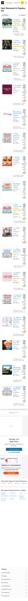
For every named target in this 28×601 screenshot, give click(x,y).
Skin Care (3, 500)
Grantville (24, 483)
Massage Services (21, 496)
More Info (15, 29)
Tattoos (21, 493)
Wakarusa (17, 483)
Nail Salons (13, 493)
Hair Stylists (4, 498)
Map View (6, 15)
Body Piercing (22, 498)
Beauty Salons (16, 409)
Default (23, 15)
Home (2, 409)
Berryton (10, 483)
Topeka (9, 409)
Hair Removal (16, 23)
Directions (15, 28)
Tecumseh (3, 483)
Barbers (21, 23)
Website (15, 27)
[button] (26, 2)
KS (6, 409)
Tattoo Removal (4, 495)
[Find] (22, 2)
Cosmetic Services (3, 493)
